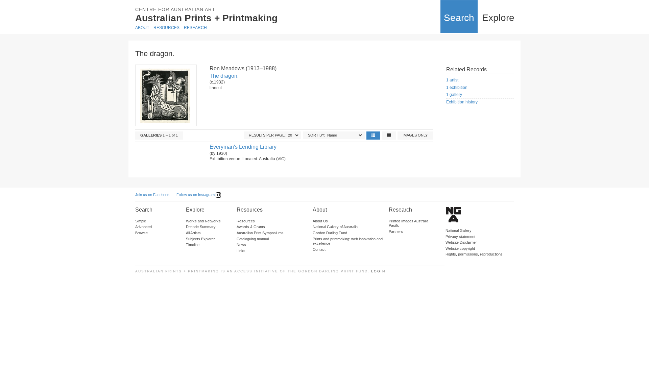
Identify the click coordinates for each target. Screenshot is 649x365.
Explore (498, 18)
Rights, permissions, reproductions (474, 254)
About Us (320, 221)
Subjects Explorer (200, 239)
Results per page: (267, 135)
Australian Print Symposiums (260, 233)
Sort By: (316, 135)
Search (459, 18)
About (142, 27)
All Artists (193, 233)
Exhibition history (462, 102)
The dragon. (224, 76)
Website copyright (460, 248)
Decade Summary (201, 227)
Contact (319, 249)
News (241, 245)
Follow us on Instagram (196, 195)
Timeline (192, 245)
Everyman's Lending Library (243, 147)
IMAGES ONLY (415, 135)
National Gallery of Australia (335, 227)
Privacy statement (460, 237)
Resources (166, 27)
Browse (141, 233)
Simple (140, 221)
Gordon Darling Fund (330, 233)
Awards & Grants (251, 227)
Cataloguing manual (253, 239)
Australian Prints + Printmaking (206, 18)
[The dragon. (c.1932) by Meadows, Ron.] (165, 95)
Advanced (143, 227)
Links (241, 251)
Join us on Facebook (152, 195)
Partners (396, 231)
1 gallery (454, 94)
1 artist (452, 80)
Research (195, 27)
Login (378, 271)
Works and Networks (203, 221)
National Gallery (459, 230)
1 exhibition (456, 87)
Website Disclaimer (461, 242)
